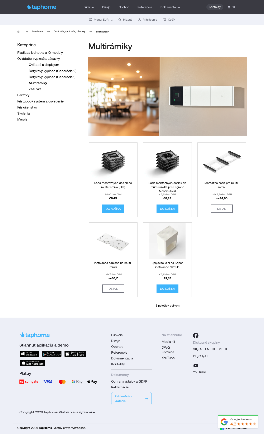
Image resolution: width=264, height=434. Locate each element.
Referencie (119, 352)
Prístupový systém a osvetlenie (40, 101)
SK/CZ (198, 349)
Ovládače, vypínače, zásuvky (38, 59)
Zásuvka (35, 89)
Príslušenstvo (27, 107)
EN (207, 349)
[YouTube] (195, 365)
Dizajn (115, 341)
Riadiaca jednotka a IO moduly (40, 53)
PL (220, 349)
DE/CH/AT (200, 356)
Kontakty (215, 7)
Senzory (23, 95)
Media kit (168, 342)
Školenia (23, 113)
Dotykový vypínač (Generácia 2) (52, 71)
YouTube (168, 358)
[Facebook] (195, 335)
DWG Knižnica (168, 349)
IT (226, 349)
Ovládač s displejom (44, 65)
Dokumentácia (122, 358)
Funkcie (117, 335)
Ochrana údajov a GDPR (129, 381)
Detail (221, 208)
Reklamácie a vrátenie (124, 399)
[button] (100, 19)
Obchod (117, 347)
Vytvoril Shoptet (236, 427)
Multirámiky (38, 83)
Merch (22, 119)
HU (214, 349)
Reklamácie (120, 387)
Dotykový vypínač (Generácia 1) (52, 77)
